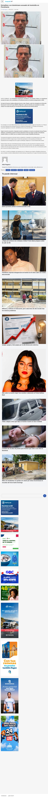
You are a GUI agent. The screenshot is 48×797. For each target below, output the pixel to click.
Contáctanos (3, 795)
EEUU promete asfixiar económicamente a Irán (16, 206)
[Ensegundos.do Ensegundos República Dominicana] (8, 1)
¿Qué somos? (11, 795)
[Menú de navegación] (2, 1)
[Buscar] (44, 495)
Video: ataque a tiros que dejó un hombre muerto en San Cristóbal (22, 421)
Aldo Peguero (4, 9)
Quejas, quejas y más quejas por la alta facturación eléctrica (20, 345)
